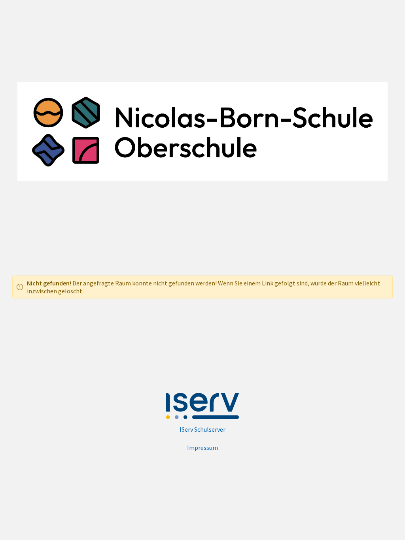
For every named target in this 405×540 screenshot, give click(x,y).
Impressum (202, 447)
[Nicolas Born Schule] (202, 131)
